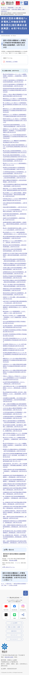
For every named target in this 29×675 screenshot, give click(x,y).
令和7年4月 (4, 11)
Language (22, 4)
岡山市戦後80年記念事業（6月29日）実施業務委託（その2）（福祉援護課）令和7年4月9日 (15, 394)
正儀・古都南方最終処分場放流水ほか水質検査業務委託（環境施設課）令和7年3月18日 (15, 526)
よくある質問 (14, 622)
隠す (26, 70)
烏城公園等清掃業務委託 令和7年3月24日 (15, 207)
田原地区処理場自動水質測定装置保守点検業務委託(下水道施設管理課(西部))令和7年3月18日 (15, 90)
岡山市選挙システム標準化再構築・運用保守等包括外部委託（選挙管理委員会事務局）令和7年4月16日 (14, 194)
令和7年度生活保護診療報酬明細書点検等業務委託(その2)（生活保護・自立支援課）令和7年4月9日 (15, 455)
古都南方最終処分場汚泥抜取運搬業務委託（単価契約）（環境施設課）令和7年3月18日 (15, 471)
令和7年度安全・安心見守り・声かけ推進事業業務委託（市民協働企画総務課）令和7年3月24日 (15, 465)
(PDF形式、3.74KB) (11, 61)
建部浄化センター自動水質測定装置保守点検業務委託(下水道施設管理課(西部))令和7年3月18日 (15, 110)
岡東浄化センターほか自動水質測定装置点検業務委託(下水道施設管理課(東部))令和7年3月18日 (15, 360)
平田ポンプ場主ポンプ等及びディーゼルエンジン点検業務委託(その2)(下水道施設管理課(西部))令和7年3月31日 (14, 378)
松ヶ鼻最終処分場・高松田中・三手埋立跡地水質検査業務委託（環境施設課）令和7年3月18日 (15, 537)
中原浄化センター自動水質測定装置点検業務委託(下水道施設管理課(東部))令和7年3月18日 (14, 366)
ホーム (4, 7)
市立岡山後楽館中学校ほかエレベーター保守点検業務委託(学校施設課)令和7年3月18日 (15, 354)
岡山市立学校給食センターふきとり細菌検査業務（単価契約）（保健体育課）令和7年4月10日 (15, 445)
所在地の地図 (13, 560)
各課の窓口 (9, 583)
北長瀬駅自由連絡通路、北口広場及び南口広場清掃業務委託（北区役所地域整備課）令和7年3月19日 (14, 399)
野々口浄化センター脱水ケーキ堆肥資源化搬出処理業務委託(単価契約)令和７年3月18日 (15, 104)
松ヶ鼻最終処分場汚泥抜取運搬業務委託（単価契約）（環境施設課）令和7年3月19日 (15, 498)
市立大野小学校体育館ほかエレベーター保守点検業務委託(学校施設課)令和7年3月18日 (15, 340)
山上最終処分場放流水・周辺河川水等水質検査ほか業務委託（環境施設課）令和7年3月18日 (15, 512)
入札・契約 (18, 7)
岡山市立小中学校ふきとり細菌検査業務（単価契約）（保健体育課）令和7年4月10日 (15, 439)
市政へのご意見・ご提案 (14, 627)
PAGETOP (25, 594)
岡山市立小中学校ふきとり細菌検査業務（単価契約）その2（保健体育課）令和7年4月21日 (15, 317)
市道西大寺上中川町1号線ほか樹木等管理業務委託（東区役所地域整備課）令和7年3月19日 (15, 255)
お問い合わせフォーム (8, 567)
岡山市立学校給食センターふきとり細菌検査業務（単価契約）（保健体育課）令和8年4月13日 (15, 76)
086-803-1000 (9, 657)
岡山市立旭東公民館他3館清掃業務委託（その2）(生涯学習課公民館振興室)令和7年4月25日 (15, 146)
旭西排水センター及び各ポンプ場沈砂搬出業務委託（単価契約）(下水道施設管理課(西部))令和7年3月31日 (14, 130)
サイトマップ (14, 635)
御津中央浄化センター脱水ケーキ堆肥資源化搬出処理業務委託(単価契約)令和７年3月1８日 (15, 120)
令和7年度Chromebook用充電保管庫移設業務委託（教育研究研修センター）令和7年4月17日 (15, 307)
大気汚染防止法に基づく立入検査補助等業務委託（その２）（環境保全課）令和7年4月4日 (15, 388)
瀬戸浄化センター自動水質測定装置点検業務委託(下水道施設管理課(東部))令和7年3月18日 (14, 372)
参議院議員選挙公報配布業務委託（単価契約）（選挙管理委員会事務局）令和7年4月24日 (15, 224)
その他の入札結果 (5, 9)
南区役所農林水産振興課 (20, 583)
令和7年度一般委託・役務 (18, 9)
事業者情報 (11, 7)
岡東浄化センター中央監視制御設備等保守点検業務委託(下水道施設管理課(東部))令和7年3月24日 (15, 136)
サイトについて (14, 639)
